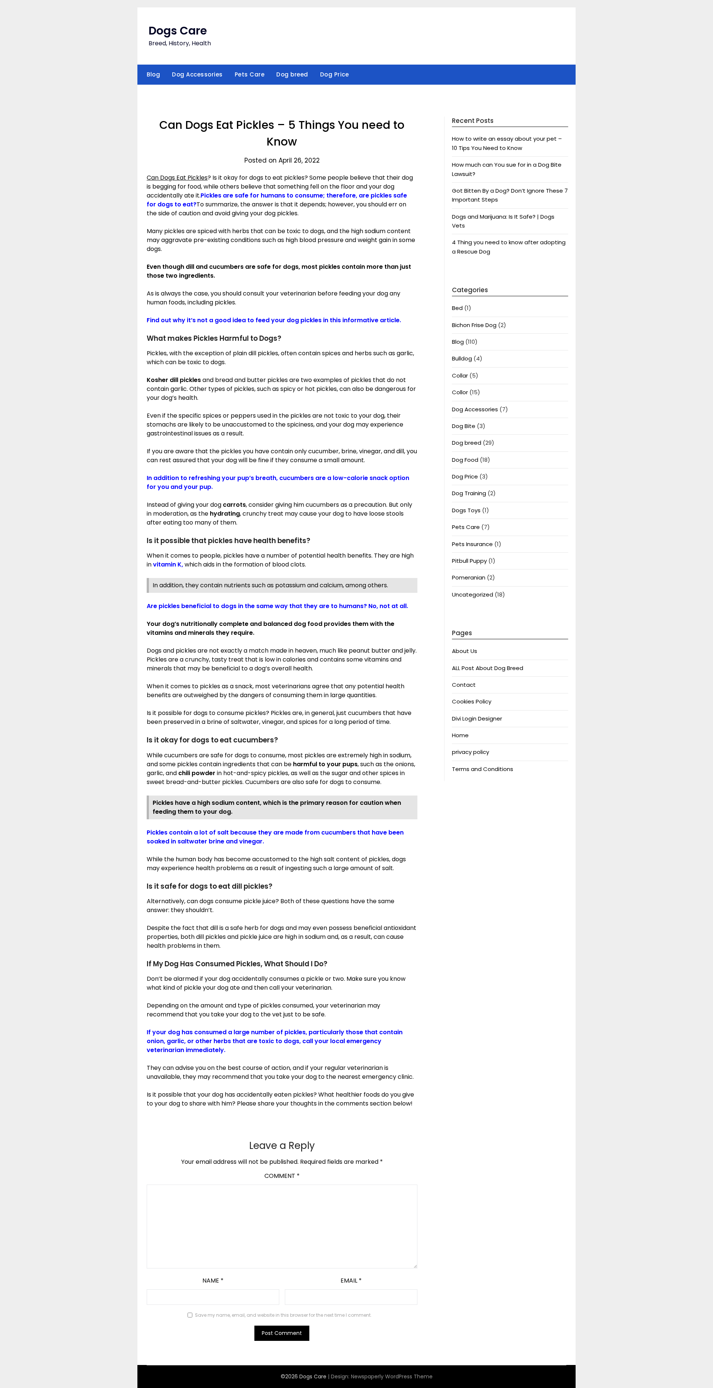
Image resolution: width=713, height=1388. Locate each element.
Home (460, 735)
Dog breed (292, 74)
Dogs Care (178, 31)
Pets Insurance (472, 544)
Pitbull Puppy (469, 561)
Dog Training (469, 493)
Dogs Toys (466, 510)
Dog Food (465, 460)
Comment (282, 1176)
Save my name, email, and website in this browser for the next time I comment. (283, 1315)
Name (213, 1280)
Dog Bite (463, 426)
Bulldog (462, 358)
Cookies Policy (471, 701)
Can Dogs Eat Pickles (177, 177)
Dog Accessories (197, 74)
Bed (457, 308)
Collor (460, 392)
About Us (464, 651)
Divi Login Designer (477, 718)
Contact (464, 685)
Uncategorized (472, 594)
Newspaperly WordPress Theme (392, 1376)
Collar (460, 375)
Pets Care (250, 74)
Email (351, 1280)
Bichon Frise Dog (474, 325)
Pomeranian (468, 577)
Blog (153, 74)
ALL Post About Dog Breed (487, 668)
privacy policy (470, 752)
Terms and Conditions (482, 769)
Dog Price (334, 74)
